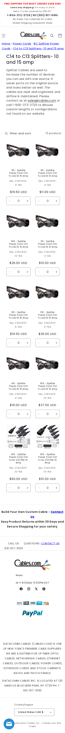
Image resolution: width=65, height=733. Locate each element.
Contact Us (50, 543)
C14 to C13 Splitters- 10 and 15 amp (38, 48)
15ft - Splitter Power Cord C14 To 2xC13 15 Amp (47, 386)
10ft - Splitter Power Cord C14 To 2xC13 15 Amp (18, 244)
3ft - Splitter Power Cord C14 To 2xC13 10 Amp (47, 173)
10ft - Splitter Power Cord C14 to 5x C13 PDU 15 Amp (18, 458)
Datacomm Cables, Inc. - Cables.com (35, 723)
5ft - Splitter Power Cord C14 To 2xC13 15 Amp (47, 315)
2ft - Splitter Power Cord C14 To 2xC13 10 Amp (47, 244)
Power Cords (22, 43)
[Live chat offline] (9, 724)
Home (6, 43)
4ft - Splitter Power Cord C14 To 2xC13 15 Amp (18, 386)
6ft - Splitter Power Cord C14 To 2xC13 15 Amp (18, 315)
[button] (52, 36)
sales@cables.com (42, 100)
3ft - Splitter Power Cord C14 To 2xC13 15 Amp (18, 173)
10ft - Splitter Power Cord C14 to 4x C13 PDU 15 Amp (47, 458)
